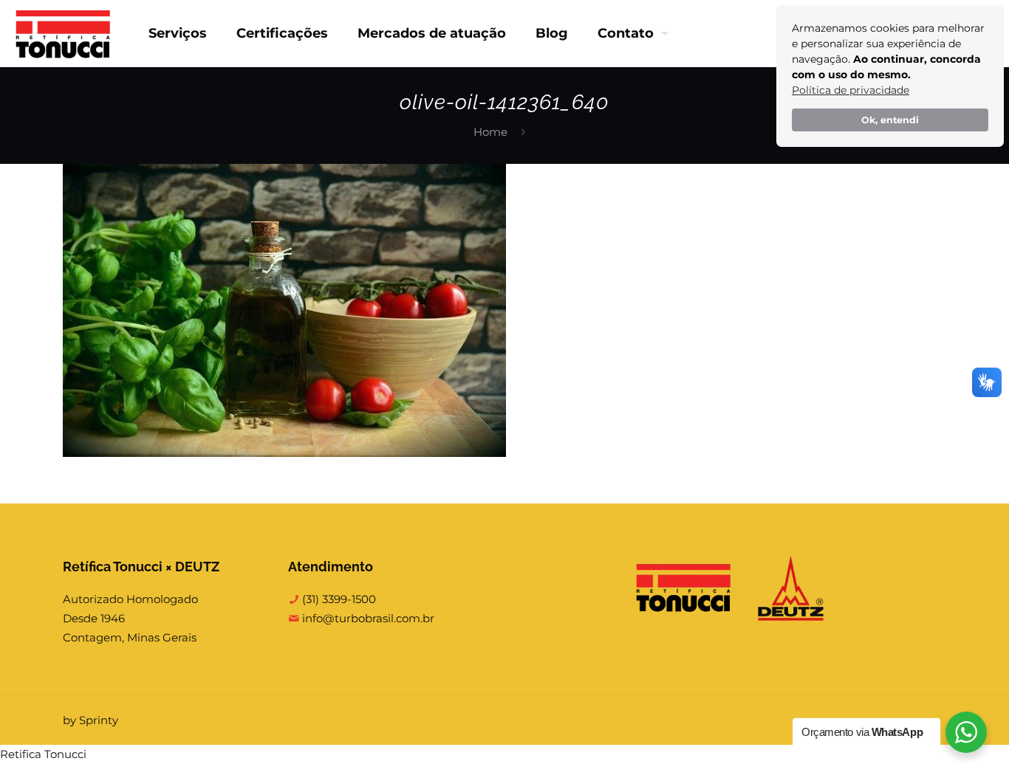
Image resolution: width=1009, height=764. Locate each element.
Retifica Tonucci (43, 754)
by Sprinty (90, 720)
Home (490, 132)
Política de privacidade (850, 90)
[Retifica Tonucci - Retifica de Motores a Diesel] (63, 33)
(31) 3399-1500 (337, 599)
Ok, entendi (890, 119)
